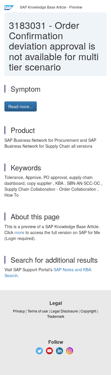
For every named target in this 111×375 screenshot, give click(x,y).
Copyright (88, 310)
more (19, 232)
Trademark (55, 316)
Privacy (19, 310)
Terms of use (38, 310)
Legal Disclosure (64, 310)
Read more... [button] (20, 106)
